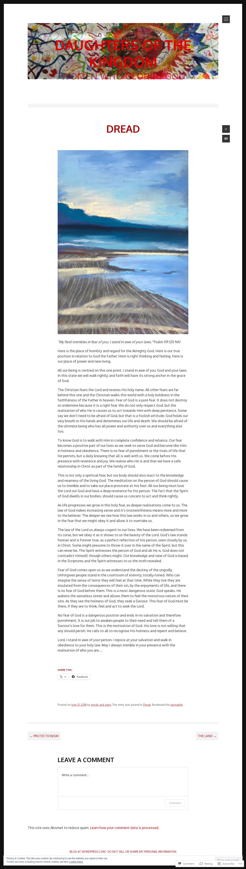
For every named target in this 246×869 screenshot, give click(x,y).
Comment (175, 803)
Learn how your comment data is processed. (124, 828)
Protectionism (44, 736)
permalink (176, 704)
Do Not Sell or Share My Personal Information (141, 851)
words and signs (101, 704)
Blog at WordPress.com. (88, 851)
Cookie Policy (76, 861)
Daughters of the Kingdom (123, 53)
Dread (147, 704)
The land (207, 736)
